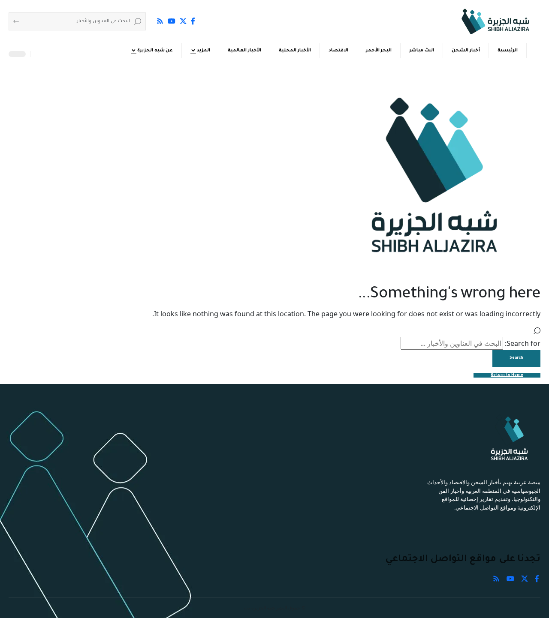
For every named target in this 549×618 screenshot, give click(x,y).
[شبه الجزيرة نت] (495, 21)
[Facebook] (193, 21)
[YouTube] (172, 21)
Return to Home (507, 375)
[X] (183, 21)
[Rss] (160, 21)
